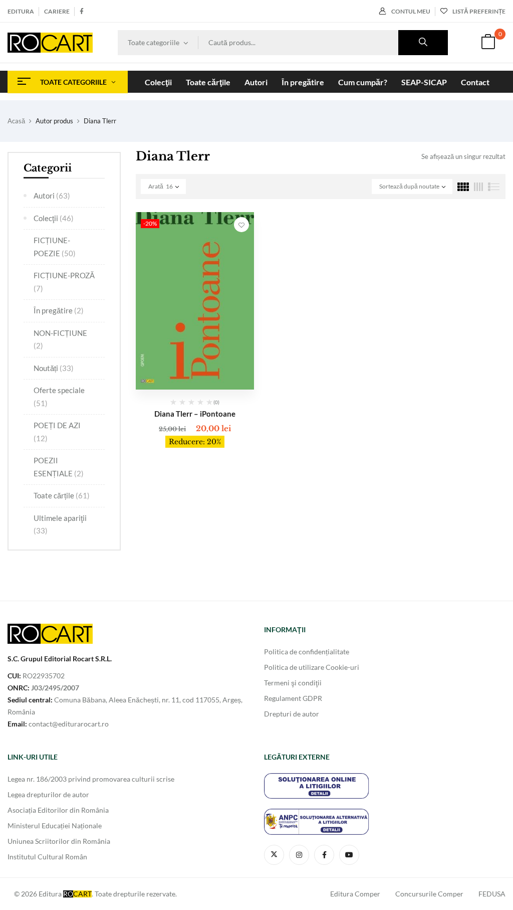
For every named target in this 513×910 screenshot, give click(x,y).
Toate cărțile (62, 495)
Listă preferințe (478, 11)
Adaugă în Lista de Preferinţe (241, 224)
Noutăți (54, 368)
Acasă (16, 121)
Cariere (57, 11)
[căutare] (423, 42)
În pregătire (59, 310)
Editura (21, 11)
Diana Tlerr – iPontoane (194, 413)
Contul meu (410, 11)
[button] (487, 43)
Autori (52, 195)
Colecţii (54, 218)
